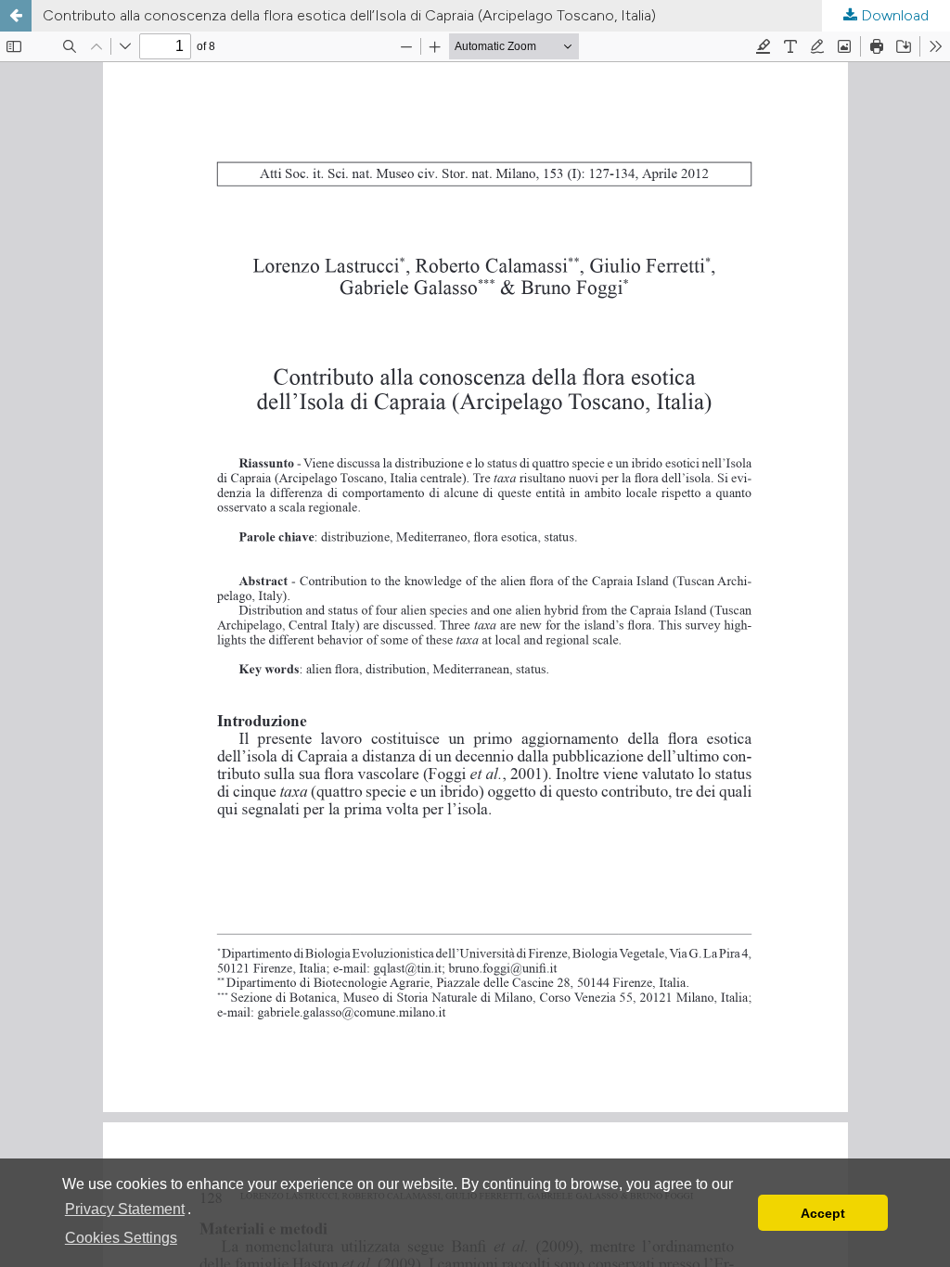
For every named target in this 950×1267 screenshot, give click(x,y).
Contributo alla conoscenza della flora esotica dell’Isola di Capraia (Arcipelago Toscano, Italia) (349, 15)
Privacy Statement (125, 1209)
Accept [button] (823, 1213)
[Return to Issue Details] (16, 16)
